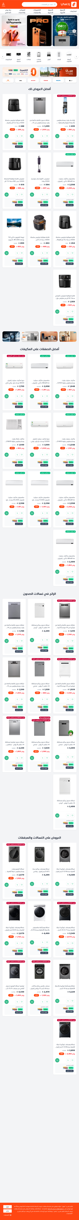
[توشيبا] (73, 80)
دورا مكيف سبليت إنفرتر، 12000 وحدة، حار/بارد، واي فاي (40, 441)
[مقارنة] (68, 136)
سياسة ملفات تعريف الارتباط (56, 1209)
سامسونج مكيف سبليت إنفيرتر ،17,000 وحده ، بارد (40, 498)
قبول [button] (7, 1207)
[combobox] (39, 4)
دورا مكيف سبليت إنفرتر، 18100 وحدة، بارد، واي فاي (15, 381)
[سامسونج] (10, 80)
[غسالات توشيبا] (11, 336)
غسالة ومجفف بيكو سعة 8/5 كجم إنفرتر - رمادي (41, 870)
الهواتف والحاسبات (22, 11)
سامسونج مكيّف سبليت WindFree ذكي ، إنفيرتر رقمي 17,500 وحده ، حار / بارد (66, 559)
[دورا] (48, 80)
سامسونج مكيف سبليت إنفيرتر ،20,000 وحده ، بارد (15, 498)
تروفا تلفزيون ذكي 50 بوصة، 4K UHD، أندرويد (16, 238)
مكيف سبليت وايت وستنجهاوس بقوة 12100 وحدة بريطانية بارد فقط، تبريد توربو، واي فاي (65, 384)
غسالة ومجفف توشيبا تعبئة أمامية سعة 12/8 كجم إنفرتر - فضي (65, 871)
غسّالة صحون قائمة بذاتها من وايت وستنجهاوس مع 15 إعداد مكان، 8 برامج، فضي (39, 122)
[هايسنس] (23, 80)
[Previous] (76, 56)
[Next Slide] (5, 31)
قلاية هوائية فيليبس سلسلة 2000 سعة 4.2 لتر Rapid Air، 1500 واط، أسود (65, 239)
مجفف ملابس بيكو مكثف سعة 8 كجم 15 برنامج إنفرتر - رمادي (39, 988)
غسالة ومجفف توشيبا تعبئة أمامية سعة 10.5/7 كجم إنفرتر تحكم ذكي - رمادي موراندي (66, 931)
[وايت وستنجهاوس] (35, 80)
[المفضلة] (72, 136)
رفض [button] (7, 1211)
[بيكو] (68, 336)
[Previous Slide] (74, 31)
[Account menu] (3, 4)
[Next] (3, 56)
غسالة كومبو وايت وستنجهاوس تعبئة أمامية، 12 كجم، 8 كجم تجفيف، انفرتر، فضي (14, 873)
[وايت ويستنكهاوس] (30, 336)
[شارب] (60, 80)
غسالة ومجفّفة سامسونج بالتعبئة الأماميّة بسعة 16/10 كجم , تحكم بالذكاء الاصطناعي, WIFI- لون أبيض (39, 931)
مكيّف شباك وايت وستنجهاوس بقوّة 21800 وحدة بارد (15, 441)
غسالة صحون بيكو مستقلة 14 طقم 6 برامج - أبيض (66, 801)
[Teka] (14, 30)
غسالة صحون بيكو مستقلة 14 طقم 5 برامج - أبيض (40, 626)
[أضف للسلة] (57, 136)
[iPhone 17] (65, 30)
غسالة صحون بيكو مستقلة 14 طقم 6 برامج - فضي (66, 743)
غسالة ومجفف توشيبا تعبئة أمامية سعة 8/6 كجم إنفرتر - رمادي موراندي (14, 930)
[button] (7, 1215)
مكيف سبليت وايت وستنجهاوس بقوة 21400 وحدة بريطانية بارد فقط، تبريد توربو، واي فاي (65, 442)
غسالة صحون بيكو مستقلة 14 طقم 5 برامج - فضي (40, 684)
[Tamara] (39, 30)
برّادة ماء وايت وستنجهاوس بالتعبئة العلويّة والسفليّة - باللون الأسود (66, 122)
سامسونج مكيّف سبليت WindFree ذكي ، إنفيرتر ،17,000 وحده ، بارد (66, 181)
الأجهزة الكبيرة (62, 11)
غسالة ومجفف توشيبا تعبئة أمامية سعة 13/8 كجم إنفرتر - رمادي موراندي (65, 1047)
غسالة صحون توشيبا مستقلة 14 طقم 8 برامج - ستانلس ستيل (14, 744)
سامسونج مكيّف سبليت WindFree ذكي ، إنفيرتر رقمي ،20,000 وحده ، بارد (40, 383)
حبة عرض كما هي (8, 11)
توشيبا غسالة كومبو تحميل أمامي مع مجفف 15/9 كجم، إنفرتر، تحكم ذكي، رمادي (14, 988)
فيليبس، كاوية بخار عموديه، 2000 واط (40, 179)
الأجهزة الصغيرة (50, 11)
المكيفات (73, 11)
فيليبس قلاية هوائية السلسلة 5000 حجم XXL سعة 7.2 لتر (14, 179)
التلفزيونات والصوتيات (37, 11)
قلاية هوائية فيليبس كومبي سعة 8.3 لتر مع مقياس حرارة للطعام (65, 298)
